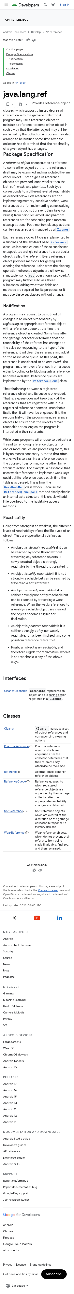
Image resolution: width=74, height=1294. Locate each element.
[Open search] (45, 4)
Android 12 (10, 1115)
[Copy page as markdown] (20, 104)
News (6, 964)
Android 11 (9, 1122)
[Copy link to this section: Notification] (29, 306)
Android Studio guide (16, 1138)
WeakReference (14, 832)
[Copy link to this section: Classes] (24, 716)
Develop (36, 32)
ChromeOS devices (15, 1054)
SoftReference (13, 811)
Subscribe (54, 1274)
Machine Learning (14, 1000)
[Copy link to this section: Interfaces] (30, 678)
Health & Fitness (13, 1006)
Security (8, 951)
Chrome (8, 1231)
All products (11, 1250)
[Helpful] (28, 40)
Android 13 (10, 1109)
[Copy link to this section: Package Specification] (57, 154)
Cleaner (62, 229)
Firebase (8, 1237)
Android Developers (14, 32)
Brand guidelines (40, 1264)
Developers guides (14, 1145)
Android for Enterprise (17, 945)
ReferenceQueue (45, 381)
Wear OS (8, 1048)
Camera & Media (13, 1012)
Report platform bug (15, 1180)
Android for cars (13, 1061)
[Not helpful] (34, 40)
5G (5, 1025)
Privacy (7, 1019)
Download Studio (14, 1157)
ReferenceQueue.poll (20, 492)
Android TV (10, 1067)
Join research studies (16, 1199)
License (21, 1264)
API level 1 (20, 82)
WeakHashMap (13, 487)
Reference (59, 242)
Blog (6, 970)
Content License (48, 890)
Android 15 (10, 1096)
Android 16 (10, 1090)
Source (7, 958)
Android (8, 939)
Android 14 (10, 1103)
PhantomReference (16, 746)
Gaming (8, 993)
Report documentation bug (20, 1187)
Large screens (12, 1042)
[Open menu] (6, 5)
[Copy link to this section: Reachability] (29, 518)
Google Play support (15, 1193)
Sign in (64, 5)
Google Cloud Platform (18, 1244)
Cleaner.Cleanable (15, 691)
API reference (17, 19)
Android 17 (10, 1084)
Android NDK (11, 1164)
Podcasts (8, 977)
